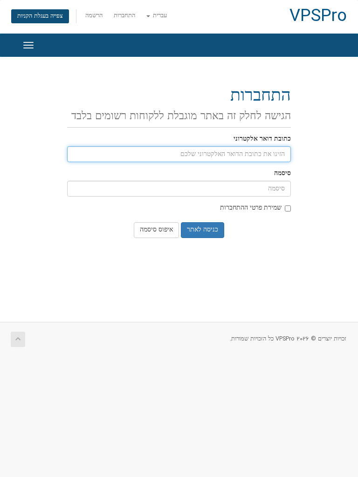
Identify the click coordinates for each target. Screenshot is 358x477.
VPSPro (318, 17)
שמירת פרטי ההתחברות (251, 208)
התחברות (124, 16)
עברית (159, 16)
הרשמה (94, 16)
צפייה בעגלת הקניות (40, 16)
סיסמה (282, 173)
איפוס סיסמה (156, 229)
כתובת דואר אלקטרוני (262, 139)
